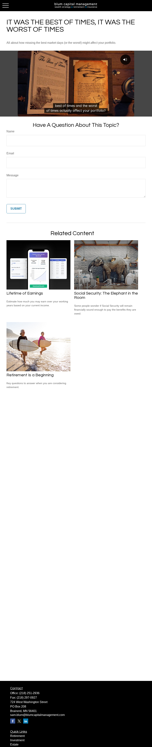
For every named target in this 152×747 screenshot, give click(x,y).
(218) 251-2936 (29, 693)
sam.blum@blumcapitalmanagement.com (37, 714)
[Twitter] (19, 721)
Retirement (17, 736)
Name (10, 131)
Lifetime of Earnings (24, 293)
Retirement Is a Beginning (30, 375)
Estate (14, 744)
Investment (17, 740)
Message (12, 175)
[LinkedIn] (25, 721)
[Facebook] (12, 721)
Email (10, 153)
